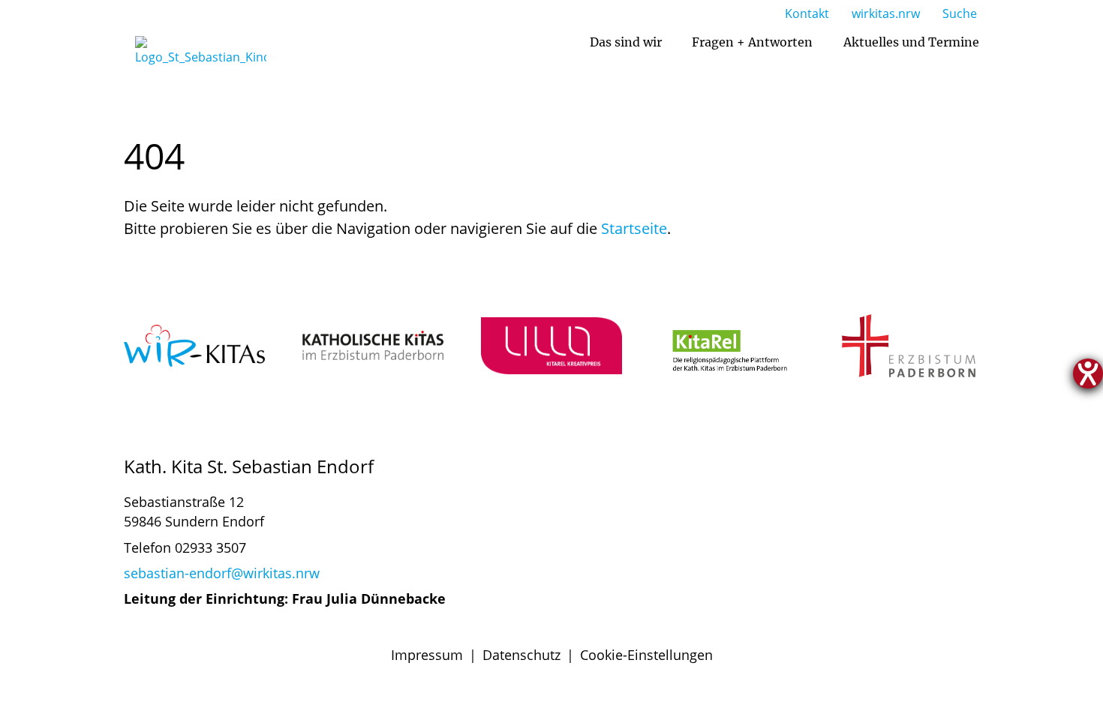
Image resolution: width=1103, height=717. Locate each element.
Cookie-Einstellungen (646, 655)
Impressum (427, 655)
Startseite (634, 228)
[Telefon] (738, 531)
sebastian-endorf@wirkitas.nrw (222, 573)
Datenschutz (521, 655)
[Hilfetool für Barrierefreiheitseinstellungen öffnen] (1088, 373)
